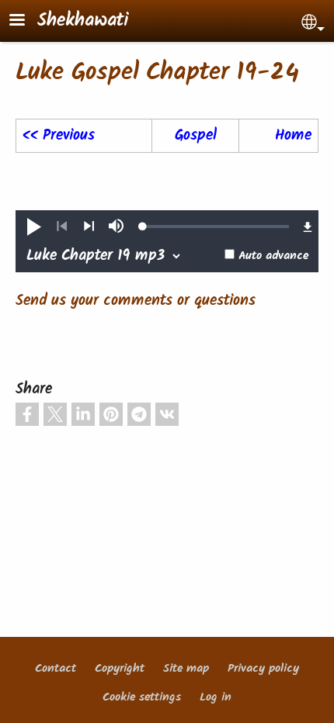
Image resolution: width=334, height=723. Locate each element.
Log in (215, 697)
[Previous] (61, 226)
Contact (55, 668)
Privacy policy (263, 668)
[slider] (216, 226)
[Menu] (26, 21)
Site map (186, 668)
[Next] (89, 226)
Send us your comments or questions (136, 301)
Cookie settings (142, 697)
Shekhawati (82, 21)
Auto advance (273, 256)
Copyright (119, 668)
